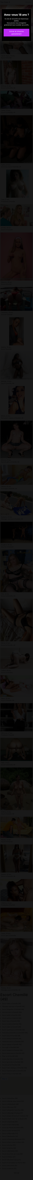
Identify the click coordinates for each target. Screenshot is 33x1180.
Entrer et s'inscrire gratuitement (16, 32)
